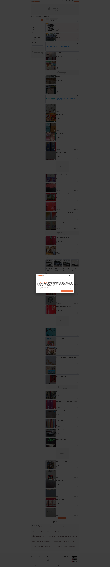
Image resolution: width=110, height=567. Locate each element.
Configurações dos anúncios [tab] (59, 278)
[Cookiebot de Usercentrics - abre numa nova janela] (69, 275)
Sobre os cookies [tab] (69, 278)
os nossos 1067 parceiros (43, 282)
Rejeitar (43, 291)
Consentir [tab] (40, 278)
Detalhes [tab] (50, 278)
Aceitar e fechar (67, 291)
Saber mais (54, 291)
